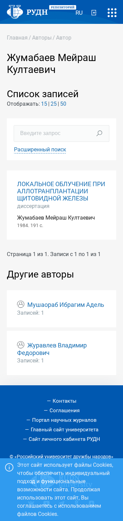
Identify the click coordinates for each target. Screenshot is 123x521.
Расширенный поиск (40, 149)
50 (63, 104)
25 (54, 104)
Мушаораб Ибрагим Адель (65, 304)
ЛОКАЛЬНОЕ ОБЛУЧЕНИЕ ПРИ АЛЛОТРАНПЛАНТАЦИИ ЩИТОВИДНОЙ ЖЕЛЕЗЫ (61, 191)
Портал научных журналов (64, 420)
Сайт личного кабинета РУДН (64, 439)
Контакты (65, 401)
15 (44, 104)
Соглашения (65, 410)
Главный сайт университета (64, 430)
